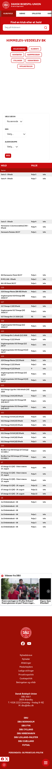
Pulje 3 (33, 396)
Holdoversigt (19, 49)
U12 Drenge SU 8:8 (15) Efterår (12, 417)
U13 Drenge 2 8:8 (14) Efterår (12, 396)
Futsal (26, 745)
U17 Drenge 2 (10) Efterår (10, 306)
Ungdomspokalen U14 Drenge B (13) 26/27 (14, 380)
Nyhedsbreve (26, 655)
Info (44, 174)
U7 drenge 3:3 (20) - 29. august (12, 485)
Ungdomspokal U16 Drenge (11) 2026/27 (13, 326)
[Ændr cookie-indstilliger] (4, 765)
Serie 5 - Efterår (7, 222)
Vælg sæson (10, 116)
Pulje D (33, 391)
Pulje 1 (33, 232)
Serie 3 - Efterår (7, 174)
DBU (26, 718)
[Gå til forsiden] (20, 5)
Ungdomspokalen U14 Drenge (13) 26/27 (14, 374)
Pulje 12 (34, 485)
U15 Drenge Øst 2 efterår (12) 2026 (14, 335)
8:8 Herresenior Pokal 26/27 (11, 275)
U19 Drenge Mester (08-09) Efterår (14, 292)
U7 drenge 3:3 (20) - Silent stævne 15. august (14, 468)
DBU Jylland (26, 730)
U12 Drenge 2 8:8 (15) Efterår (12, 421)
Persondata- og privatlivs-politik (26, 753)
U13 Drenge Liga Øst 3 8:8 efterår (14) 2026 (15, 391)
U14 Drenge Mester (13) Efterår (12, 360)
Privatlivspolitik (26, 675)
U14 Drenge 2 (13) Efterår (10, 364)
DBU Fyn (26, 726)
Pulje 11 (34, 490)
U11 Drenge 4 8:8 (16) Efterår (12, 441)
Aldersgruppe (11, 142)
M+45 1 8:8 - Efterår (8, 279)
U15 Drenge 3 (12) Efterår (10, 339)
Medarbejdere (26, 667)
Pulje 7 (33, 179)
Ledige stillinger (26, 671)
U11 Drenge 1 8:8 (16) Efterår (12, 437)
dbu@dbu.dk (27, 706)
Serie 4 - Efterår (7, 179)
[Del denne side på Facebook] (2, 759)
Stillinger (17, 60)
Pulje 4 (33, 222)
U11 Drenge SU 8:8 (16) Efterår (12, 433)
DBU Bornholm (26, 722)
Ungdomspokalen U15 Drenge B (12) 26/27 (14, 351)
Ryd (8, 156)
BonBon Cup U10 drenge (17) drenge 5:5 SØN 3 (14, 457)
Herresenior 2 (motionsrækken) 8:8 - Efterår (14, 227)
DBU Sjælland (26, 741)
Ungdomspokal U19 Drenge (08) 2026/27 (13, 297)
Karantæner (33, 60)
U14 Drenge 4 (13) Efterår (10, 369)
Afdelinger (26, 663)
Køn (6, 129)
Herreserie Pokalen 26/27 (10, 232)
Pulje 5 (33, 174)
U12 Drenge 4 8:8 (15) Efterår (12, 425)
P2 (32, 317)
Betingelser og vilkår (26, 683)
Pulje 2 (33, 279)
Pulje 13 (34, 494)
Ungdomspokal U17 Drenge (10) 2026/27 (13, 311)
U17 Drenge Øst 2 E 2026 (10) (12, 317)
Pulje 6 (33, 417)
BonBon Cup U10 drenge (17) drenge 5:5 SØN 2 (14, 451)
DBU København (26, 734)
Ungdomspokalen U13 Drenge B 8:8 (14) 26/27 (14, 407)
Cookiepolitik (26, 679)
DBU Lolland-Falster (26, 737)
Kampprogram (33, 55)
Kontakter (17, 55)
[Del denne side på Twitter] (6, 759)
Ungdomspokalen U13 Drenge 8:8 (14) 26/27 (13, 401)
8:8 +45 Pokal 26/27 (8, 283)
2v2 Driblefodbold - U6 (9, 502)
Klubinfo (35, 49)
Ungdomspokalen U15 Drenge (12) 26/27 (14, 345)
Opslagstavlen (26, 66)
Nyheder (26, 659)
